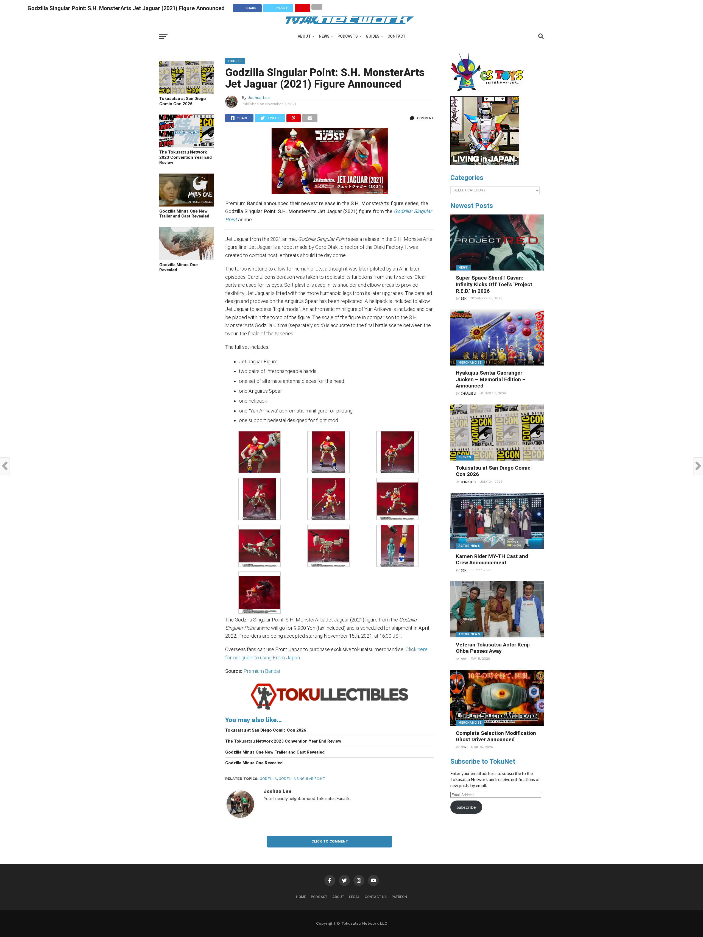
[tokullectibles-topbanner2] (329, 710)
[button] (259, 453)
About (304, 36)
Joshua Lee (259, 97)
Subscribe (466, 807)
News (324, 36)
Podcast (319, 897)
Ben (464, 298)
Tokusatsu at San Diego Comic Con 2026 (182, 101)
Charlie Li (468, 393)
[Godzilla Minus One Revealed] (186, 258)
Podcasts (347, 36)
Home (301, 897)
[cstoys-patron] (489, 93)
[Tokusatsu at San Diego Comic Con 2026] (186, 92)
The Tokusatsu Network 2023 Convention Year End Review (185, 157)
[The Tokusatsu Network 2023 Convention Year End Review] (186, 145)
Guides (373, 36)
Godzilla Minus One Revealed (178, 267)
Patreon (399, 897)
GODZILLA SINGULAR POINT (302, 779)
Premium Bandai (262, 671)
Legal (354, 897)
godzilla (268, 779)
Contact (396, 36)
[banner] (484, 163)
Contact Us (376, 897)
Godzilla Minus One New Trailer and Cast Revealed (184, 214)
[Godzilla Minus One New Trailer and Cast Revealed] (186, 204)
